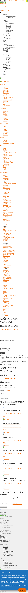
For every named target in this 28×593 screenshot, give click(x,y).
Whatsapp (8, 38)
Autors (1, 172)
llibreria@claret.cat (8, 525)
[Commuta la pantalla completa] (2, 591)
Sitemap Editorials (4, 541)
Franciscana (6, 192)
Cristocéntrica (6, 188)
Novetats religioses (10, 16)
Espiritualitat (3, 84)
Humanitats (3, 108)
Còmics (5, 274)
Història (5, 114)
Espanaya (5, 236)
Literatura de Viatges (8, 162)
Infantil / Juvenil (4, 123)
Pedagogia (5, 116)
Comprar (2, 353)
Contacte (5, 37)
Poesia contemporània (8, 253)
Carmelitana (6, 185)
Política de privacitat (8, 562)
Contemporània (7, 233)
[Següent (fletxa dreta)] (2, 592)
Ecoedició (8, 36)
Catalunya (5, 231)
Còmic (4, 126)
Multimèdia (6, 165)
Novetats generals (10, 17)
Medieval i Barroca (8, 247)
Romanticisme (6, 256)
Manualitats (6, 164)
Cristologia (5, 90)
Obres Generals (7, 200)
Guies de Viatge (7, 161)
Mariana (5, 195)
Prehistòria (5, 241)
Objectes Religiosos (8, 97)
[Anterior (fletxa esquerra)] (0, 592)
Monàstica (5, 199)
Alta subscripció (10, 23)
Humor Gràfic (6, 129)
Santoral (5, 103)
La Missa (5, 21)
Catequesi (5, 88)
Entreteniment (6, 275)
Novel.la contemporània (9, 250)
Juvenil (5, 133)
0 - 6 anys (5, 270)
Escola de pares (7, 127)
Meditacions (6, 196)
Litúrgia (5, 94)
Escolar (2, 137)
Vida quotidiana (7, 206)
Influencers (6, 132)
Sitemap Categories (4, 540)
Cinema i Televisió (7, 155)
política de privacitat (17, 504)
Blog (7, 33)
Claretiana (5, 186)
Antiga (4, 229)
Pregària (5, 203)
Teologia (5, 104)
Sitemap (2, 536)
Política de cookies (7, 563)
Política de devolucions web (10, 565)
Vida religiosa (6, 105)
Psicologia (5, 119)
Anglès (5, 150)
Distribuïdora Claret (8, 555)
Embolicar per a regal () (7, 348)
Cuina (4, 157)
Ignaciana (5, 193)
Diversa (5, 190)
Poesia (4, 167)
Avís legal (5, 561)
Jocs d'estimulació (7, 278)
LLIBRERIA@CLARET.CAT (17, 0)
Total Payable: (3, 350)
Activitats (8, 31)
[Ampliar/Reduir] (0, 591)
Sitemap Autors (4, 538)
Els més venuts (6, 18)
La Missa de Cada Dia (8, 551)
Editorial (5, 34)
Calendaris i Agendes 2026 (9, 152)
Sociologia (5, 121)
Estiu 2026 (5, 20)
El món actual (6, 234)
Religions (5, 101)
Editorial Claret (7, 554)
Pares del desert (7, 202)
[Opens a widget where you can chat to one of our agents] (22, 590)
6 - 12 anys (6, 272)
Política (5, 118)
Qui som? (8, 26)
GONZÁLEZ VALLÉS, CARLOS (9, 329)
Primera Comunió (7, 100)
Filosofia (5, 112)
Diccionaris (6, 158)
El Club (8, 28)
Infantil (5, 130)
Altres (1, 145)
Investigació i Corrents (8, 237)
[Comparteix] (3, 591)
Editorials (5, 172)
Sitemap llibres (3, 537)
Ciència (5, 154)
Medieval (5, 239)
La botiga (8, 27)
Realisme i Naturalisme (8, 254)
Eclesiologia (6, 91)
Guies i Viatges (7, 246)
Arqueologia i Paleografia (9, 230)
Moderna (5, 240)
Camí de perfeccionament (9, 183)
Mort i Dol (5, 95)
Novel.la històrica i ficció (9, 251)
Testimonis (5, 205)
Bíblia (4, 87)
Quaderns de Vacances (8, 143)
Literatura (5, 115)
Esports (5, 160)
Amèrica (5, 227)
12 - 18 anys (6, 271)
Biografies (5, 111)
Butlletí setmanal (10, 30)
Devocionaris (6, 189)
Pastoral (5, 98)
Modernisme (6, 249)
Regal (4, 168)
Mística (5, 198)
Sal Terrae (7, 390)
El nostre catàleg (5, 81)
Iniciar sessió (3, 3)
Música (5, 141)
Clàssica (5, 244)
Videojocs (5, 135)
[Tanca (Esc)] (5, 591)
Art (4, 151)
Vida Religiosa (6, 207)
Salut (4, 169)
